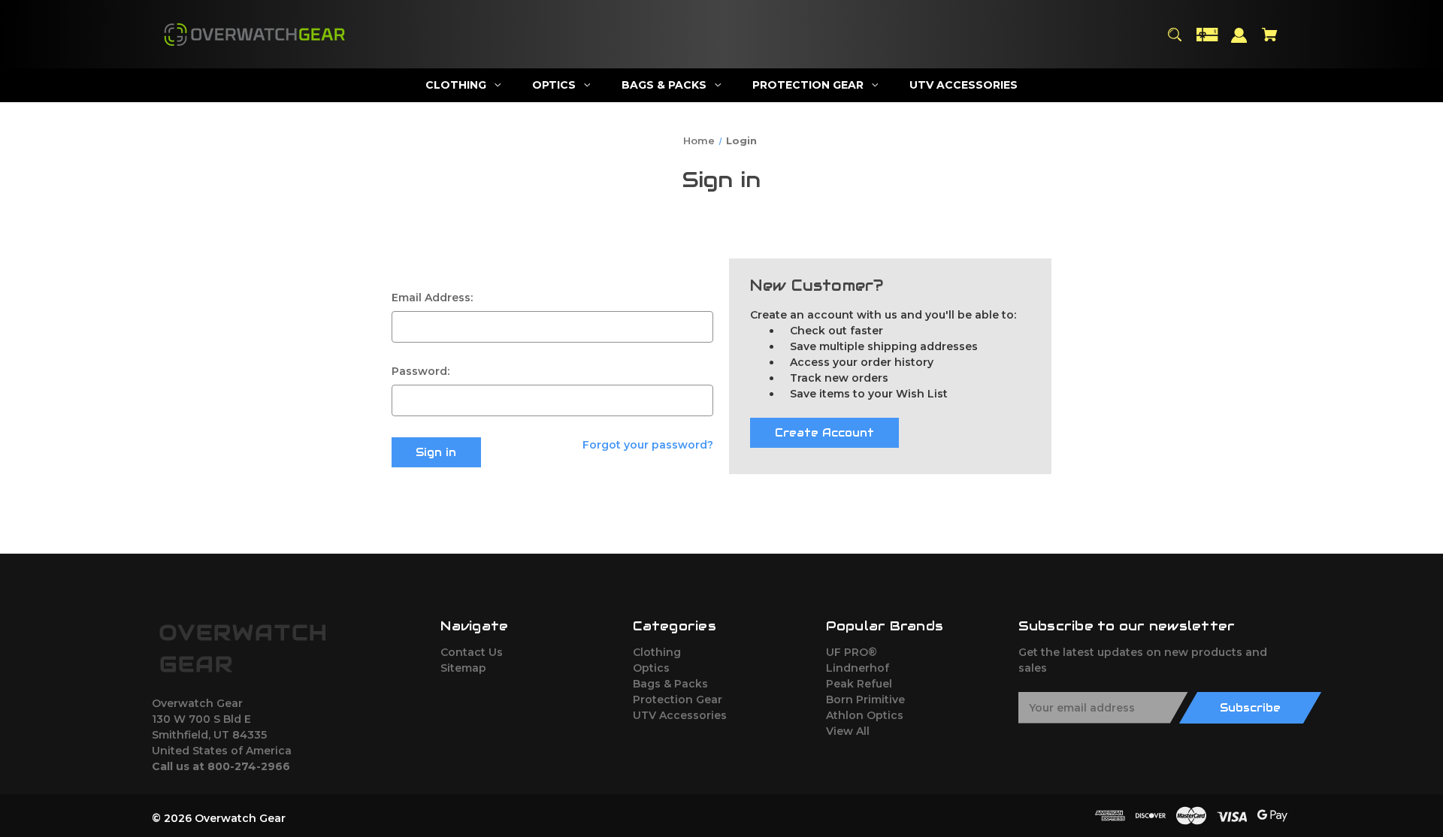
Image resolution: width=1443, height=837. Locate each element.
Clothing (657, 652)
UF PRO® (851, 652)
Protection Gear (677, 699)
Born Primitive (865, 699)
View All (848, 731)
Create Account (824, 433)
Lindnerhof (857, 668)
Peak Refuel (859, 683)
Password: (420, 371)
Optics (651, 668)
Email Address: (432, 297)
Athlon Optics (864, 715)
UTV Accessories (680, 715)
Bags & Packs (670, 683)
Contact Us (471, 652)
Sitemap (463, 668)
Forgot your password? (647, 445)
